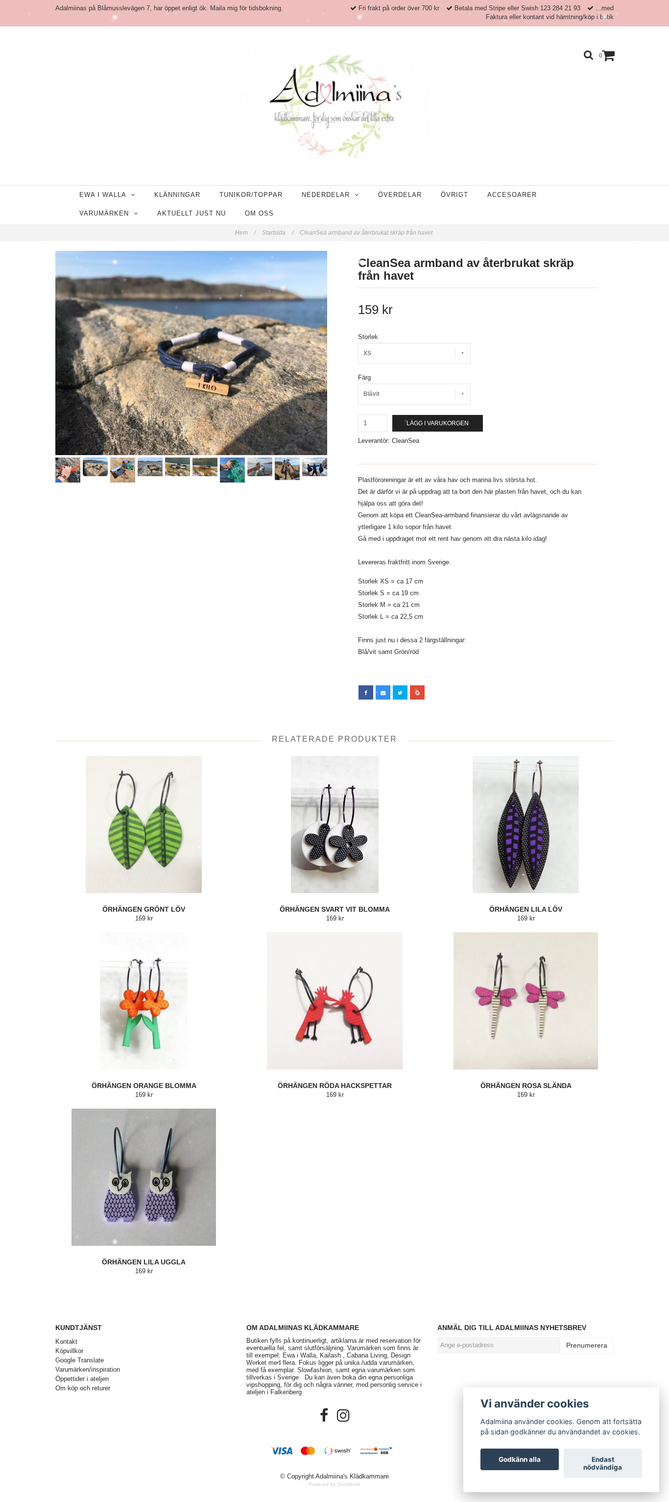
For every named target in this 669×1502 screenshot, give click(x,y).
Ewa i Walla (105, 194)
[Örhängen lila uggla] (143, 1177)
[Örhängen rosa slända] (525, 1000)
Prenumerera (586, 1345)
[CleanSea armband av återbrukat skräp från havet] (191, 353)
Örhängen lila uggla (144, 1262)
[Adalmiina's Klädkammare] (334, 108)
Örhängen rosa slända (526, 1086)
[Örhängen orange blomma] (143, 1000)
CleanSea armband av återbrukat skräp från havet (367, 232)
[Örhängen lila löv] (525, 824)
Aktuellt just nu (191, 213)
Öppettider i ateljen (82, 1378)
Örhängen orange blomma (144, 1086)
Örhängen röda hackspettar (335, 1086)
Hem (245, 232)
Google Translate (79, 1360)
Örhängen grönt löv (143, 909)
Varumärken (106, 213)
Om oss (259, 213)
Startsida (277, 232)
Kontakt (66, 1341)
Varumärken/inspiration (87, 1369)
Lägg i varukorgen (437, 423)
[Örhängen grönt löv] (143, 824)
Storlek (368, 336)
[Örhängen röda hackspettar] (334, 1000)
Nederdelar (328, 194)
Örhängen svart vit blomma (335, 909)
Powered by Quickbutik (334, 1484)
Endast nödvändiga (602, 1463)
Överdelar (400, 194)
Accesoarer (512, 194)
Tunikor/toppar (251, 194)
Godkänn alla (520, 1459)
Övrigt (454, 194)
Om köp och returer (82, 1388)
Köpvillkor (69, 1351)
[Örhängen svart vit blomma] (334, 824)
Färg (364, 377)
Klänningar (177, 194)
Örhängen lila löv (525, 909)
